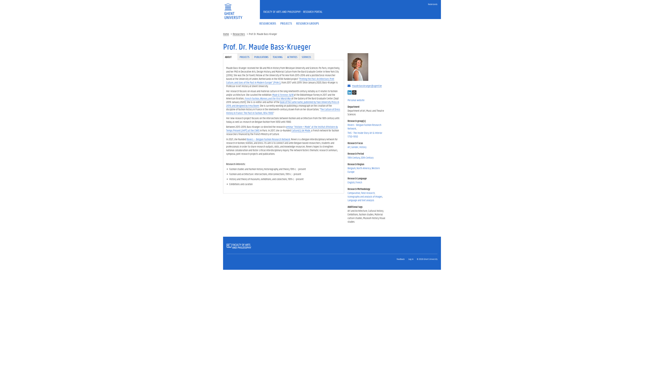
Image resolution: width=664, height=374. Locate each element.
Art (349, 147)
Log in (410, 258)
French (359, 182)
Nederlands (432, 4)
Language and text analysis (361, 200)
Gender (354, 147)
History (362, 147)
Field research (368, 193)
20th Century (367, 157)
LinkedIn (350, 92)
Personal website (356, 100)
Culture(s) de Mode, (301, 130)
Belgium (352, 168)
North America (364, 168)
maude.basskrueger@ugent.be (367, 85)
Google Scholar (354, 92)
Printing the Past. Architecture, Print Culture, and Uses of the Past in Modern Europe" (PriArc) (280, 80)
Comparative (354, 193)
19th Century (354, 157)
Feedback (400, 258)
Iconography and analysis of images (365, 196)
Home (226, 34)
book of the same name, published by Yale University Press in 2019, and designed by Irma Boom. (282, 103)
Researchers (239, 34)
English (351, 182)
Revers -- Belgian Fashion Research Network (268, 139)
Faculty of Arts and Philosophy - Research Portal (292, 12)
